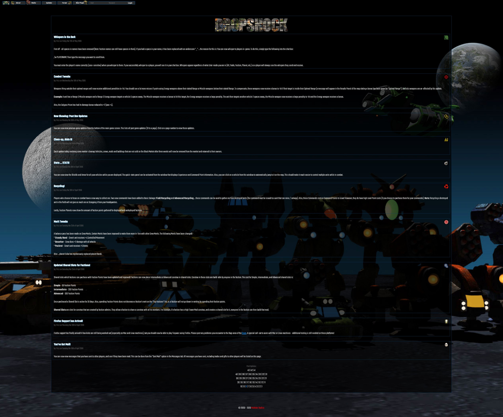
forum (244, 333)
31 (266, 374)
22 (263, 378)
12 (262, 382)
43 (248, 370)
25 (253, 378)
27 (247, 378)
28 (244, 378)
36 (250, 374)
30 (237, 378)
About (18, 3)
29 (240, 378)
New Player (80, 3)
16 (250, 382)
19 (241, 382)
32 (263, 374)
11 (265, 382)
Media (33, 3)
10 (241, 387)
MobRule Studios (257, 408)
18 (244, 382)
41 (254, 370)
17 (247, 382)
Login (130, 3)
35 (253, 374)
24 (256, 378)
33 (260, 374)
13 (259, 382)
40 (236, 374)
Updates (49, 3)
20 (238, 382)
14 (256, 382)
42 (252, 370)
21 (266, 378)
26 (250, 378)
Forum (64, 3)
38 (243, 374)
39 (240, 374)
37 (247, 374)
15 (253, 382)
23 (260, 378)
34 (257, 374)
